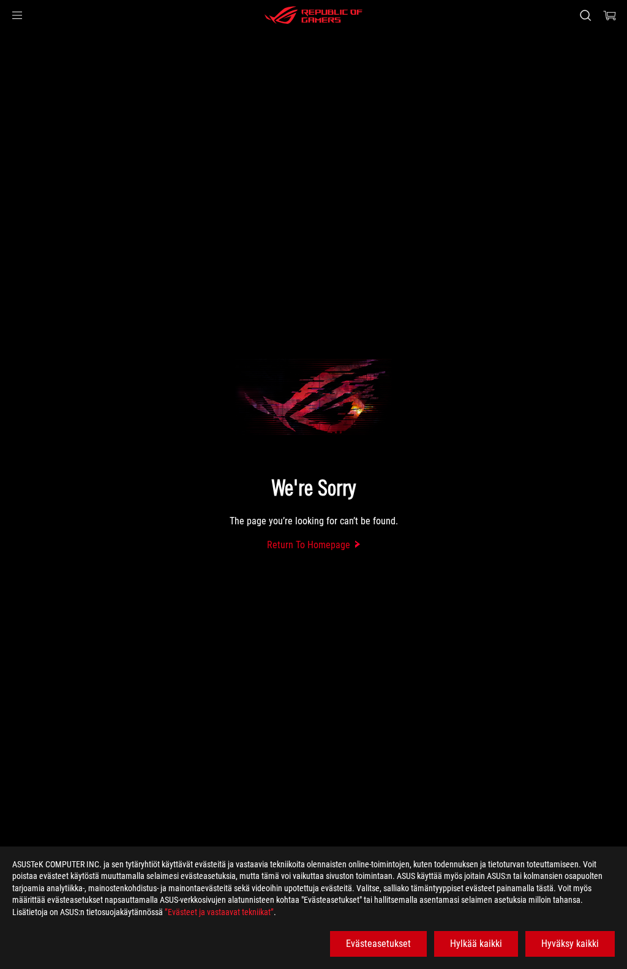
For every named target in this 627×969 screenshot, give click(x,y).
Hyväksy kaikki (570, 943)
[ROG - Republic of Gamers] (313, 15)
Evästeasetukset (378, 943)
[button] (17, 15)
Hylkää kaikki (476, 943)
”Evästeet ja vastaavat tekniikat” (219, 912)
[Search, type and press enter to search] (585, 15)
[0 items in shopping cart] (610, 15)
